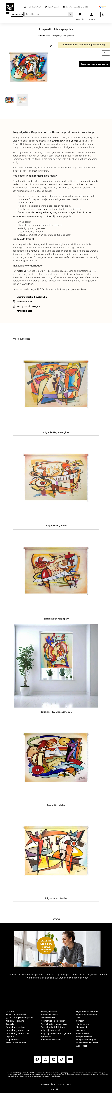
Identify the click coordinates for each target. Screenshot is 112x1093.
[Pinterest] (53, 1059)
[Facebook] (37, 1059)
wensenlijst (80, 19)
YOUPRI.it (56, 1089)
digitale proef (66, 244)
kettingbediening (43, 212)
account (92, 19)
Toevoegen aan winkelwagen (94, 64)
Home (41, 35)
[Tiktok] (61, 1059)
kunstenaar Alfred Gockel (64, 140)
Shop (48, 35)
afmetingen (89, 181)
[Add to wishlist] (51, 46)
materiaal (42, 209)
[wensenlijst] (80, 14)
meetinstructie (25, 202)
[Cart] (103, 14)
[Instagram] (45, 1059)
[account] (91, 14)
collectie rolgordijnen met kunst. (70, 289)
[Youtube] (70, 1059)
